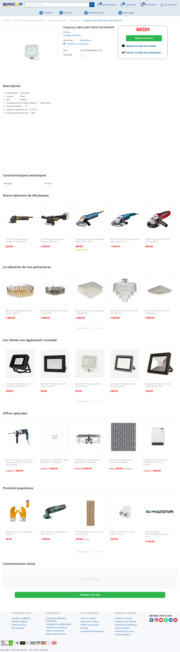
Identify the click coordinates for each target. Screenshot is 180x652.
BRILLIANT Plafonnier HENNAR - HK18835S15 (90, 312)
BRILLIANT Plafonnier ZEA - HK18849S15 (157, 312)
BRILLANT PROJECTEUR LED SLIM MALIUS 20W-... (158, 385)
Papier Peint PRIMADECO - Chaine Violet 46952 (121, 461)
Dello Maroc (85, 40)
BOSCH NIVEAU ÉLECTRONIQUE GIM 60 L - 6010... (157, 534)
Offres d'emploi (122, 628)
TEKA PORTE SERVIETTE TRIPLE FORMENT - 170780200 (54, 461)
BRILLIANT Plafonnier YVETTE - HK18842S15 (124, 312)
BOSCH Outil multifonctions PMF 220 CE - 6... (54, 533)
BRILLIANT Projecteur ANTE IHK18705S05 (88, 385)
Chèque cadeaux (123, 634)
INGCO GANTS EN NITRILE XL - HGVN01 (20, 533)
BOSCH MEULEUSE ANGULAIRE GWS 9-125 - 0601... (90, 240)
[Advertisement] (90, 146)
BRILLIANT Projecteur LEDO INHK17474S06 (53, 385)
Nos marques (18, 628)
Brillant (66, 32)
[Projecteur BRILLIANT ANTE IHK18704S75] (30, 50)
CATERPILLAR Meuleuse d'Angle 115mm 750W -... (17, 240)
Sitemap (84, 628)
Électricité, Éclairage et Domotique (29, 20)
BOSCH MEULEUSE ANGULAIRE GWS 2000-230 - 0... (124, 240)
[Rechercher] (91, 4)
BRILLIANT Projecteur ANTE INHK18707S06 (123, 385)
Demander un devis (89, 621)
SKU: (65, 50)
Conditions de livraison (57, 627)
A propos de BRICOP (21, 618)
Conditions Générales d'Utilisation (56, 619)
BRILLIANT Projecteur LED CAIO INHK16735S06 (18, 385)
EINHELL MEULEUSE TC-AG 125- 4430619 (157, 240)
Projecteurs (75, 20)
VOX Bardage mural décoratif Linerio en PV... (89, 533)
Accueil (6, 20)
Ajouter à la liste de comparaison (143, 52)
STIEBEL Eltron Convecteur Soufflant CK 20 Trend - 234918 (155, 462)
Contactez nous (19, 624)
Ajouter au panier (144, 38)
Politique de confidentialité (58, 624)
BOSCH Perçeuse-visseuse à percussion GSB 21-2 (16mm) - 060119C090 (20, 462)
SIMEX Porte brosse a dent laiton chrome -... (122, 533)
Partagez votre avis (72, 35)
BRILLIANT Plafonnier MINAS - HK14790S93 (55, 312)
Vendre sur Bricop (123, 618)
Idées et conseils (88, 618)
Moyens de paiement (56, 634)
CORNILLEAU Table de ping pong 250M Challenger (87, 461)
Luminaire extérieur (57, 20)
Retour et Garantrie (55, 630)
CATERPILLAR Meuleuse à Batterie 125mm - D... (52, 240)
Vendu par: (68, 40)
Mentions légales (20, 621)
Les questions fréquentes (92, 631)
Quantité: (67, 54)
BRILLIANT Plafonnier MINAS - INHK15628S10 (20, 312)
